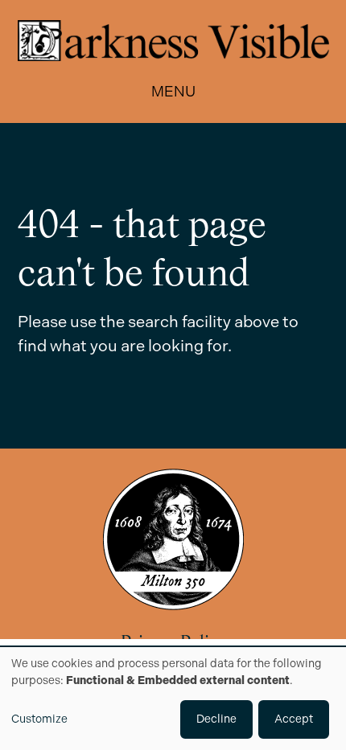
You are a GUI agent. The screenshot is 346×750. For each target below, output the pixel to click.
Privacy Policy (173, 643)
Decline (216, 719)
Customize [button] (39, 719)
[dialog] (173, 698)
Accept (293, 719)
